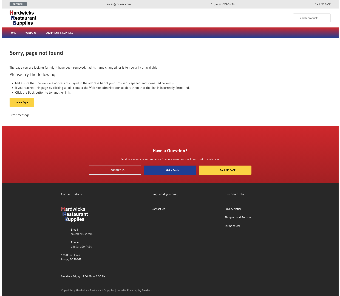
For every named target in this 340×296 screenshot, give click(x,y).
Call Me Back (228, 170)
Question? (18, 4)
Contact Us (117, 170)
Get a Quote (172, 170)
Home (13, 32)
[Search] (326, 17)
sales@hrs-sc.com (82, 234)
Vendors (31, 32)
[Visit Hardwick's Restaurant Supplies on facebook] (62, 268)
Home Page (22, 102)
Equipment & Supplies (59, 32)
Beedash (147, 290)
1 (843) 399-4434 (81, 246)
